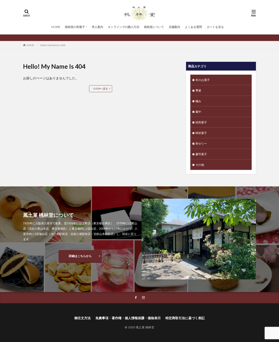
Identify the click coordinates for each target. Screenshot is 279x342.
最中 (198, 111)
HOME (55, 27)
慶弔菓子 (201, 154)
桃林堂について (154, 27)
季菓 (198, 90)
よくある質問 (193, 27)
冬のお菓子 (202, 80)
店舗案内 (174, 27)
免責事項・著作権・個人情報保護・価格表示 (128, 318)
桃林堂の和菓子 (75, 27)
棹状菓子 (201, 133)
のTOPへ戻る (100, 88)
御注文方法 (82, 318)
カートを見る (215, 27)
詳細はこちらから (80, 256)
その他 (199, 164)
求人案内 (97, 27)
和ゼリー (201, 143)
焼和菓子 (201, 122)
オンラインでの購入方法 (123, 27)
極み (198, 101)
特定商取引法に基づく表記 (185, 318)
